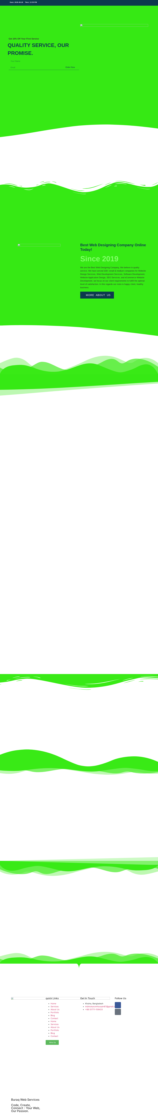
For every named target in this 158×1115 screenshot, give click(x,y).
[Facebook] (143, 2)
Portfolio (55, 1012)
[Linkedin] (146, 2)
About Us (55, 1009)
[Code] (118, 1012)
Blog (53, 1015)
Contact (54, 1018)
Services (55, 1006)
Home (53, 1003)
